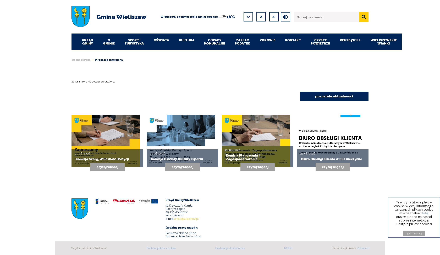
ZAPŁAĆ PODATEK (242, 41)
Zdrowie (267, 40)
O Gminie (109, 41)
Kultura (186, 40)
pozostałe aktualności (334, 96)
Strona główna (81, 59)
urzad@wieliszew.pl (186, 218)
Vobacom (363, 248)
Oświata (161, 40)
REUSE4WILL (350, 40)
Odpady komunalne (214, 41)
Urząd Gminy (87, 41)
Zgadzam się (413, 233)
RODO (288, 248)
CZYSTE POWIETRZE (320, 41)
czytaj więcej (107, 167)
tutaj (425, 213)
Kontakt (293, 40)
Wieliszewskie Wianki (384, 41)
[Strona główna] (81, 16)
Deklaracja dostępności (230, 248)
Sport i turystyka (134, 41)
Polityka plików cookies (161, 248)
